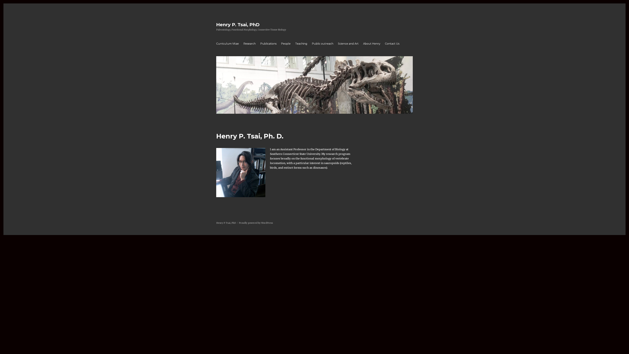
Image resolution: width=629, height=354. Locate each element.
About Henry (371, 43)
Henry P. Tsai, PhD (238, 24)
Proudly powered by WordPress (256, 223)
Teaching (301, 43)
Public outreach (322, 43)
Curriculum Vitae (227, 43)
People (286, 43)
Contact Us (392, 43)
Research (249, 43)
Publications (268, 43)
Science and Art (348, 43)
